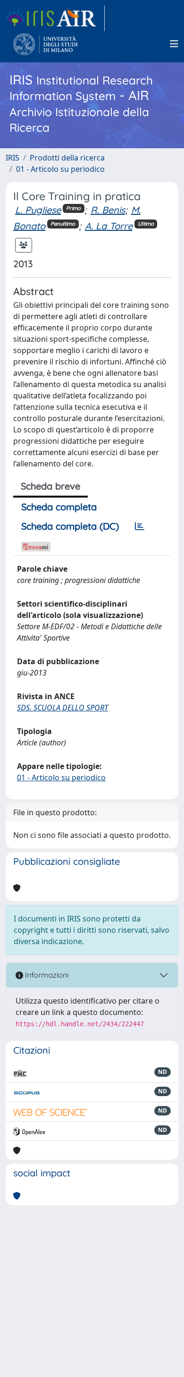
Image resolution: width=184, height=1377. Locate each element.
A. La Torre (109, 226)
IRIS (12, 157)
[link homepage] (55, 18)
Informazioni (45, 975)
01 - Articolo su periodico (60, 169)
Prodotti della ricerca (67, 157)
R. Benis (108, 210)
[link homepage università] (45, 44)
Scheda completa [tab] (59, 507)
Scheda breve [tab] (50, 486)
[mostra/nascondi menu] (174, 44)
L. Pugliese (38, 210)
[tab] (139, 526)
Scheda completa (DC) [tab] (70, 526)
